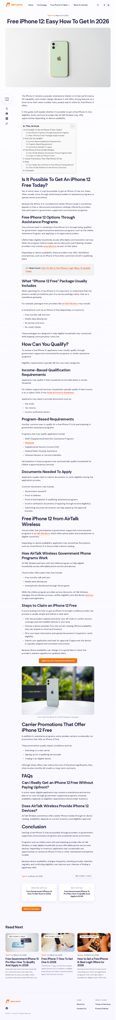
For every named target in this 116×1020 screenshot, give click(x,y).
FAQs (27, 162)
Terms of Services (103, 1004)
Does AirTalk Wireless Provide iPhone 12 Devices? (47, 167)
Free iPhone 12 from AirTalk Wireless (39, 150)
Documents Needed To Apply (40, 147)
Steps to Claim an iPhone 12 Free (41, 156)
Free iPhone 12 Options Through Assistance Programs (48, 133)
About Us (80, 1004)
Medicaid (29, 442)
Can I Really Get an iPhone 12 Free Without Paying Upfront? (51, 165)
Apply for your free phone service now (58, 660)
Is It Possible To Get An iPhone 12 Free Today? (43, 130)
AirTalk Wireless (70, 303)
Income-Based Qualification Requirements (44, 141)
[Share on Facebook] (6, 113)
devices (89, 595)
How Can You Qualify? (34, 138)
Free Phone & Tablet (83, 876)
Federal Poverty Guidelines (60, 392)
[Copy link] (6, 123)
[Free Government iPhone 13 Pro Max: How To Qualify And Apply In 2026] (76, 892)
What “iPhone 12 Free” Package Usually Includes (46, 135)
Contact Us (81, 1008)
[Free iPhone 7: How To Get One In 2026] (58, 942)
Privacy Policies (101, 1008)
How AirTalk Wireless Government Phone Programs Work (50, 153)
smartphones (50, 246)
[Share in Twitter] (6, 108)
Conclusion (29, 170)
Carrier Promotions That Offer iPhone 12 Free (43, 159)
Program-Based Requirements (40, 144)
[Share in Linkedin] (6, 118)
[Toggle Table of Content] (71, 126)
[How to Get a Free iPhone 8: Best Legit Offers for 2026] (94, 942)
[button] (98, 5)
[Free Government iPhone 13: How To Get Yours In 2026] (39, 892)
